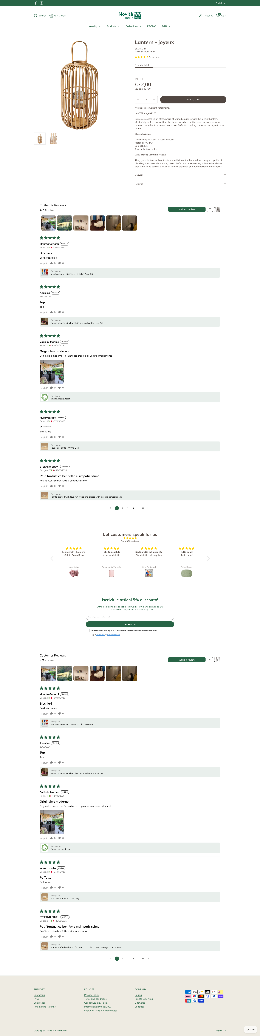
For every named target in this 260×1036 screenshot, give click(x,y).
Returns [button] (139, 183)
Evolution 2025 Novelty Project (100, 1010)
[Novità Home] (130, 16)
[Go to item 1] (48, 223)
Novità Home (60, 1030)
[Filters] (210, 209)
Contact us (39, 994)
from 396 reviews (130, 541)
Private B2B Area (144, 998)
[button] (40, 15)
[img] (130, 538)
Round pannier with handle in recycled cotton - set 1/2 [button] (77, 323)
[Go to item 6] (129, 223)
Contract (139, 1006)
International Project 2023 (97, 1006)
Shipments (39, 1002)
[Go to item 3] (80, 223)
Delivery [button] (139, 174)
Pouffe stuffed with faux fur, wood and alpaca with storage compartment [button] (86, 496)
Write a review (187, 209)
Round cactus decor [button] (60, 398)
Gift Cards (140, 1002)
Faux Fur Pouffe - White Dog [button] (65, 447)
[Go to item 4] (97, 223)
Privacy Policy (91, 994)
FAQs (36, 998)
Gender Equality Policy (96, 1002)
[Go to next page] (148, 508)
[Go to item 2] (64, 223)
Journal (138, 994)
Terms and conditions (95, 998)
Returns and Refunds (45, 1006)
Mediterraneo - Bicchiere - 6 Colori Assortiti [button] (72, 274)
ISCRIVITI (130, 624)
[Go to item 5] (113, 223)
